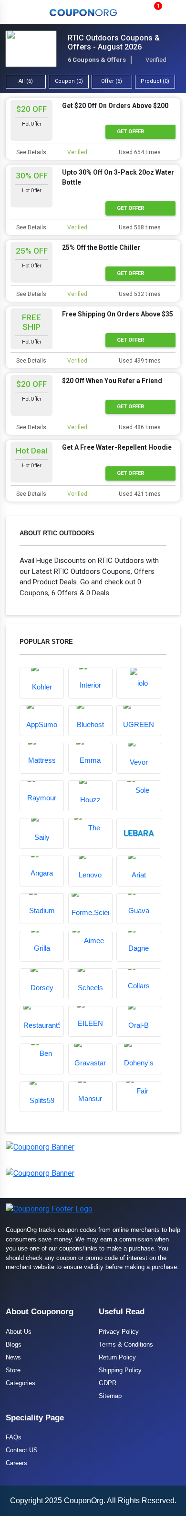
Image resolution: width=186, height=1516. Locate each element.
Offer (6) (111, 81)
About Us (18, 1331)
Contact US (22, 1450)
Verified (76, 152)
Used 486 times (139, 427)
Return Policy (117, 1357)
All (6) (26, 81)
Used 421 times (139, 494)
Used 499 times (139, 360)
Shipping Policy (120, 1370)
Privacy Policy (119, 1331)
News (13, 1357)
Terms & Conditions (126, 1344)
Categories (20, 1383)
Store (13, 1370)
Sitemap (110, 1395)
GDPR (107, 1383)
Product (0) (155, 81)
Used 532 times (139, 294)
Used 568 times (139, 227)
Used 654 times (139, 152)
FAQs (13, 1437)
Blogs (13, 1344)
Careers (16, 1463)
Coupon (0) (69, 81)
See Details (30, 152)
